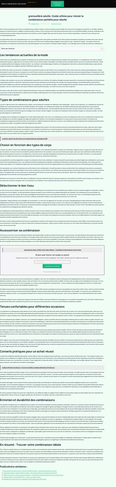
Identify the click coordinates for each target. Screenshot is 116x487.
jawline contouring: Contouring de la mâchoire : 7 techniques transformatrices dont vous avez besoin (33, 475)
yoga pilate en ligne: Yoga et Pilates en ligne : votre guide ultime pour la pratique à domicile (30, 473)
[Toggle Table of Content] (101, 48)
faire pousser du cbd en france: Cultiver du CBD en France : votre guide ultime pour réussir (30, 471)
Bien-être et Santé (56, 24)
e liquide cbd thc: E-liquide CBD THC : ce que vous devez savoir (22, 477)
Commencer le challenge (52, 266)
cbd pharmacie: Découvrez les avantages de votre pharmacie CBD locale (24, 479)
